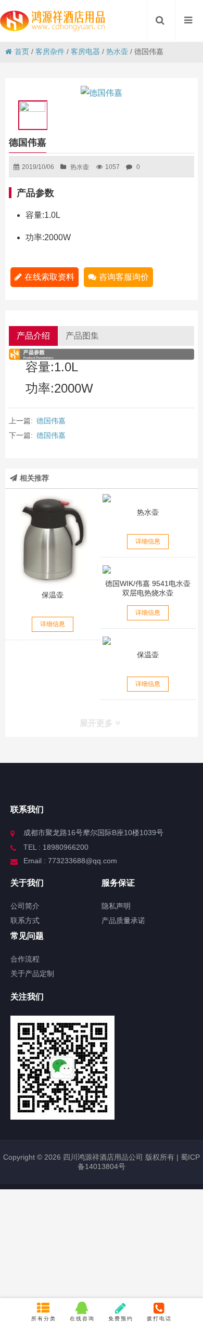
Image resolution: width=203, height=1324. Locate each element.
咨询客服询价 (124, 276)
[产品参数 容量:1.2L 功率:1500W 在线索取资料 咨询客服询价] (148, 498)
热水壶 (117, 51)
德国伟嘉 (51, 421)
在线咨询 (82, 1318)
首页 (22, 51)
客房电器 (85, 51)
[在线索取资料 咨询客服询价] (148, 569)
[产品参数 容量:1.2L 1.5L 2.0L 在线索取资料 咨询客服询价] (53, 540)
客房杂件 (50, 51)
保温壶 (53, 595)
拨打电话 (159, 1318)
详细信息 (52, 624)
